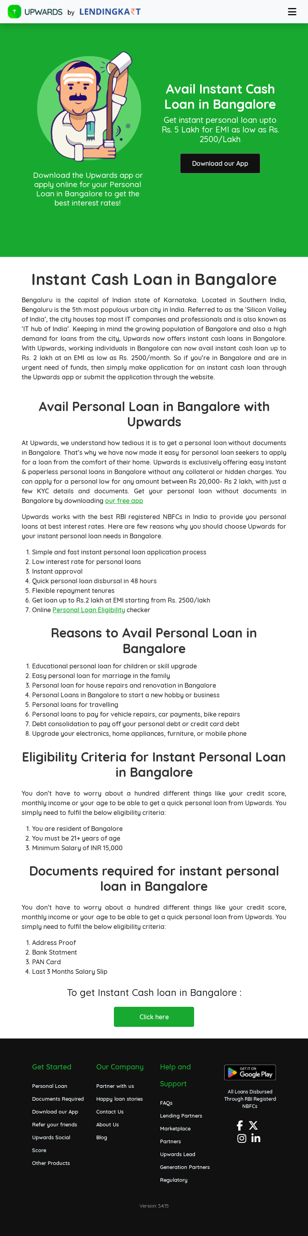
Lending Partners (181, 1115)
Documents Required (58, 1098)
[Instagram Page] (242, 1140)
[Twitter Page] (254, 1127)
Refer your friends (54, 1124)
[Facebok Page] (241, 1127)
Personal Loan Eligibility (89, 610)
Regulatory (174, 1180)
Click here (154, 1017)
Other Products (51, 1163)
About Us (107, 1124)
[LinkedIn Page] (256, 1140)
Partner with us (115, 1086)
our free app (124, 501)
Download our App (220, 163)
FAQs (166, 1103)
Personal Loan (49, 1086)
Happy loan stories (119, 1098)
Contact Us (110, 1111)
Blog (101, 1137)
